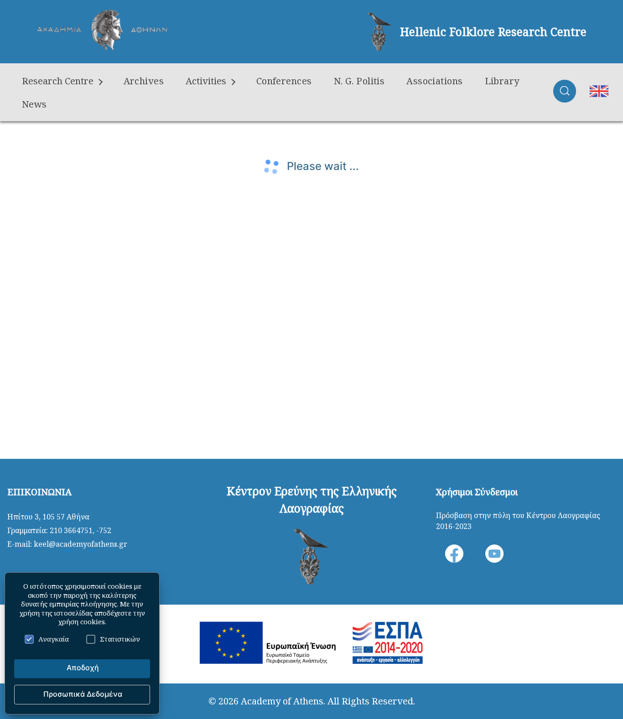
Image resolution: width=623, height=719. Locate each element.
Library (502, 81)
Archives (144, 81)
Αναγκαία (53, 638)
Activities (206, 81)
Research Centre (57, 81)
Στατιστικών (120, 638)
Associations (434, 81)
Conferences (284, 81)
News (34, 104)
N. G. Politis (359, 81)
